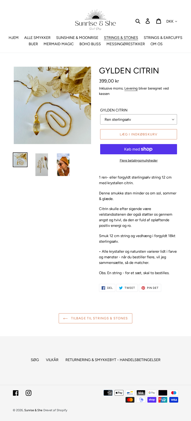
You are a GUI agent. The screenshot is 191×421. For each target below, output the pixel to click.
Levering (131, 88)
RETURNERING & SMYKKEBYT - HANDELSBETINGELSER (112, 360)
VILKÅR (52, 360)
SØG (35, 360)
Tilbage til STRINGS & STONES (99, 318)
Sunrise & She (33, 410)
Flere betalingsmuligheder (139, 160)
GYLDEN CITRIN (113, 110)
